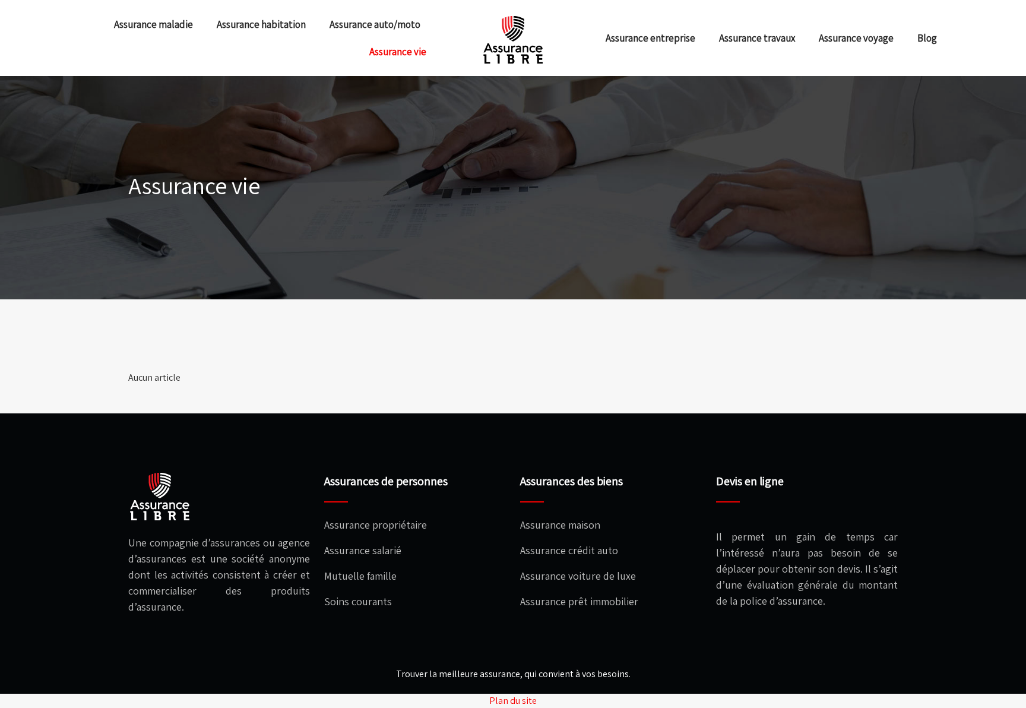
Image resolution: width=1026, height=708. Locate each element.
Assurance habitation (261, 24)
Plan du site (513, 700)
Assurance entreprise (650, 38)
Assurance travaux (757, 38)
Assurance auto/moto (375, 24)
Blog (927, 38)
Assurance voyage (856, 38)
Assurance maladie (153, 24)
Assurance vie (397, 51)
